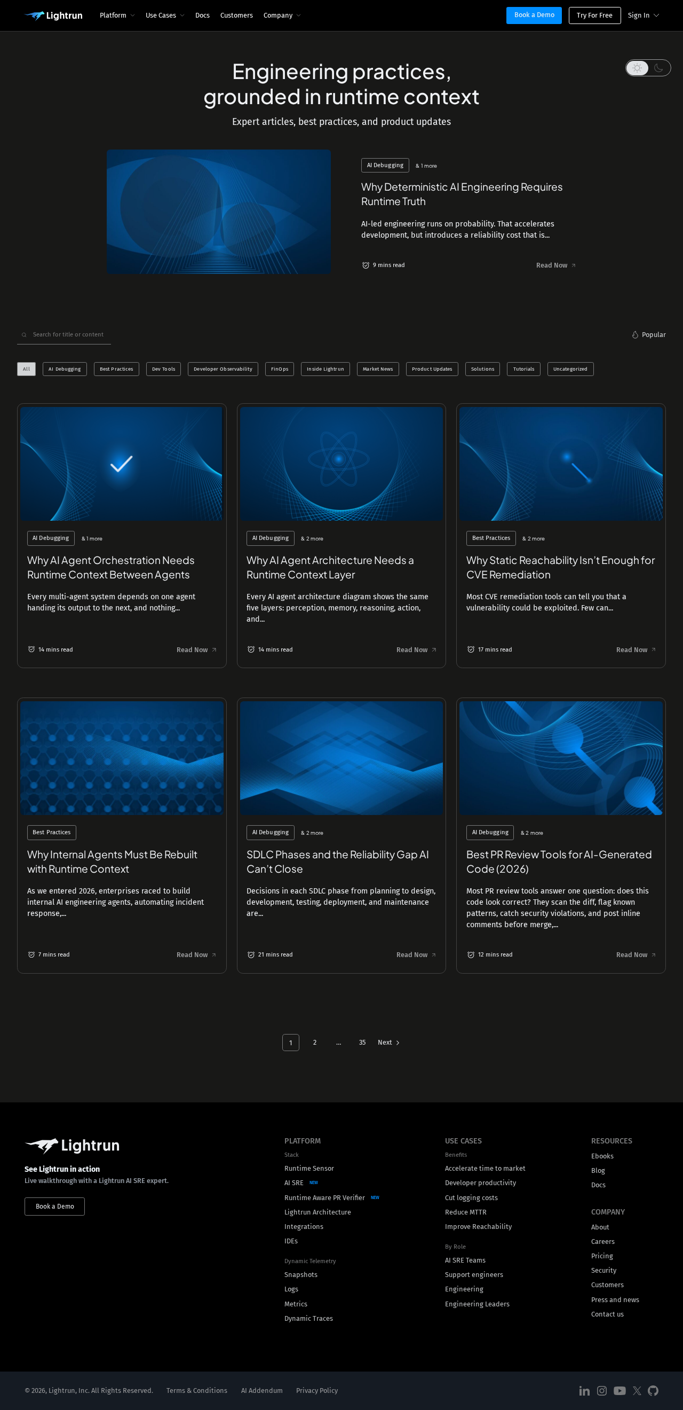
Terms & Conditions (196, 1390)
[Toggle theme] (648, 68)
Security (603, 1270)
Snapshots (300, 1275)
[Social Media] (584, 1391)
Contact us (607, 1314)
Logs (291, 1289)
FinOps (279, 369)
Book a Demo (534, 15)
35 (362, 1042)
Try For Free (595, 15)
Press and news (615, 1300)
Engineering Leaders (477, 1304)
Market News (378, 369)
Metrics (295, 1304)
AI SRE (294, 1183)
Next (385, 1042)
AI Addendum (262, 1390)
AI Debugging (65, 369)
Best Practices (116, 369)
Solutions (482, 369)
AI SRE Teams (465, 1260)
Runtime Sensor (309, 1168)
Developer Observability (223, 369)
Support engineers (474, 1275)
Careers (603, 1241)
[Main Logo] (52, 16)
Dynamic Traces (308, 1318)
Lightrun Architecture (317, 1212)
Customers (236, 15)
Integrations (303, 1227)
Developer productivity (480, 1183)
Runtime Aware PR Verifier (324, 1198)
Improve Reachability (478, 1227)
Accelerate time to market (485, 1168)
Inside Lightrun (325, 369)
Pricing (602, 1256)
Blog (598, 1170)
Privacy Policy (317, 1390)
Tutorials (524, 369)
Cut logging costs (471, 1198)
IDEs (291, 1241)
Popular (654, 335)
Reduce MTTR (466, 1212)
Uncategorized (570, 369)
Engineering (464, 1289)
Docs (202, 15)
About (600, 1227)
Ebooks (602, 1156)
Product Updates (432, 369)
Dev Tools (163, 369)
